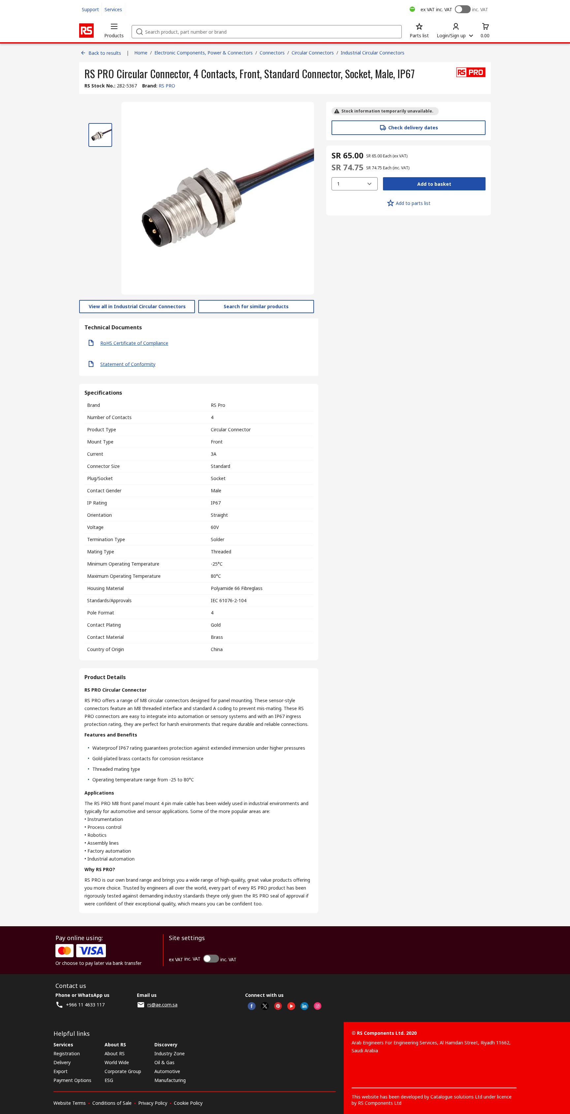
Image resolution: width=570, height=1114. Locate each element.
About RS (115, 1053)
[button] (114, 30)
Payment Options (72, 1080)
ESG (109, 1080)
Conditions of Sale (112, 1103)
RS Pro (218, 405)
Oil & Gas (164, 1062)
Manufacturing (170, 1080)
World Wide (117, 1062)
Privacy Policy (152, 1103)
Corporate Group (123, 1071)
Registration (66, 1053)
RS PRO (167, 85)
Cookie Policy (188, 1103)
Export (60, 1071)
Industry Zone (169, 1053)
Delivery (62, 1062)
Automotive (167, 1071)
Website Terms (69, 1103)
